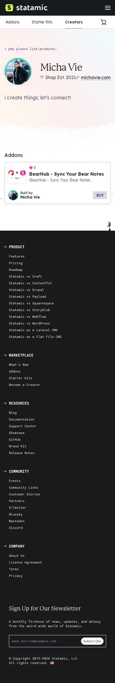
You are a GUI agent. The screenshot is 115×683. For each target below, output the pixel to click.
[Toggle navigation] (108, 8)
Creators (74, 22)
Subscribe (92, 641)
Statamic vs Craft (25, 276)
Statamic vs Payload (27, 296)
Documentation (21, 419)
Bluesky (16, 514)
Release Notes (21, 453)
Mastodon (17, 521)
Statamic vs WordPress (29, 323)
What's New (18, 364)
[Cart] (104, 22)
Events (15, 481)
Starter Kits (42, 22)
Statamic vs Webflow (27, 316)
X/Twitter (18, 507)
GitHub (15, 439)
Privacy (16, 576)
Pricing (16, 263)
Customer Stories (24, 494)
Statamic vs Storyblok (29, 310)
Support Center (22, 426)
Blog (13, 412)
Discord (16, 528)
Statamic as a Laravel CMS (33, 330)
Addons (13, 22)
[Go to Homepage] (25, 8)
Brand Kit (18, 446)
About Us (17, 555)
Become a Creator (24, 385)
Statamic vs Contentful (30, 283)
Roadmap (16, 270)
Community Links (23, 487)
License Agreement (25, 562)
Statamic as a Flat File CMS (35, 337)
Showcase (17, 433)
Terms (14, 569)
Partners (17, 501)
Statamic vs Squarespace (31, 303)
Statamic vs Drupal (26, 290)
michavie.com (96, 77)
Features (17, 256)
